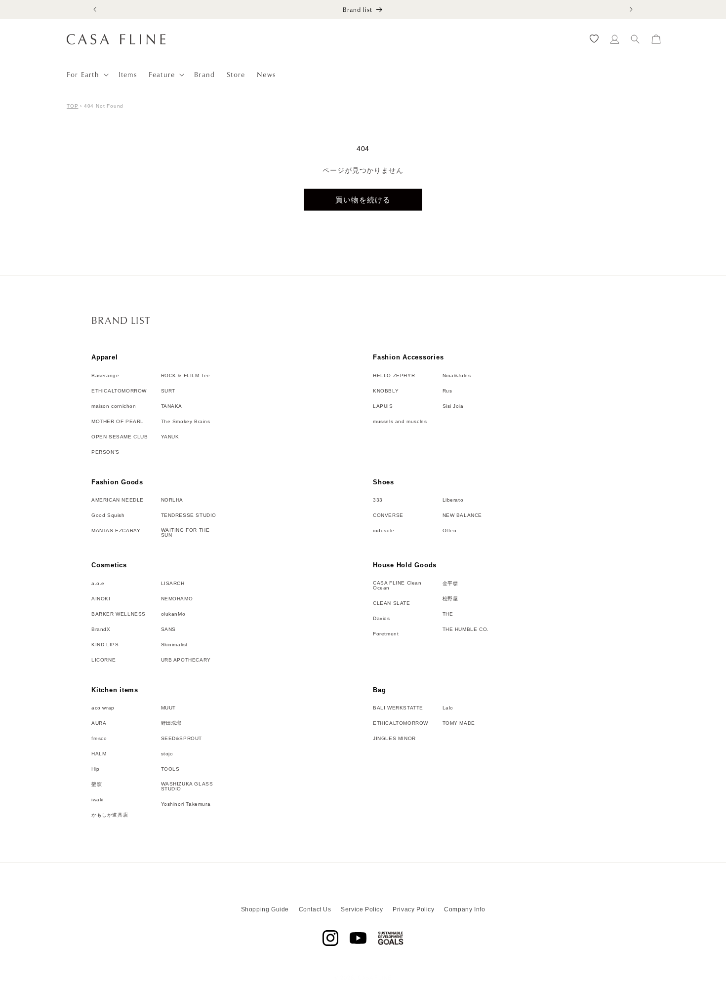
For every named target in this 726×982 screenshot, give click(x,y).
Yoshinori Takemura (186, 804)
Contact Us (315, 909)
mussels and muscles (400, 421)
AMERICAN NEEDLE (117, 500)
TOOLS (170, 769)
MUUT (168, 708)
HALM (98, 753)
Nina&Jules (457, 375)
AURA (98, 723)
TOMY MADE (459, 723)
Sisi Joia (453, 406)
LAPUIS (383, 406)
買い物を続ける (363, 200)
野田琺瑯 (171, 723)
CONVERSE (388, 515)
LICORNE (103, 660)
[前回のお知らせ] (95, 9)
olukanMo (173, 614)
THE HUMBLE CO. (466, 629)
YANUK (170, 436)
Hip (95, 769)
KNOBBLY (386, 391)
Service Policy (362, 909)
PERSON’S (105, 452)
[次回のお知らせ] (631, 9)
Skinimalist (174, 644)
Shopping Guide (265, 909)
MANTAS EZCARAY (115, 530)
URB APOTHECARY (186, 660)
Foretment (386, 633)
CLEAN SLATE (391, 603)
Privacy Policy (413, 909)
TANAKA (172, 406)
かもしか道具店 (109, 815)
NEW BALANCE (463, 515)
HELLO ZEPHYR (394, 375)
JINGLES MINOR (394, 738)
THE (448, 614)
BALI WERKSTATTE (398, 708)
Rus (447, 391)
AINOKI (101, 598)
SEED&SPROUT (181, 738)
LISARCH (173, 583)
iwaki (97, 799)
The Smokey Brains (185, 421)
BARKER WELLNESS (118, 614)
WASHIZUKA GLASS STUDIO (187, 786)
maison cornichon (113, 406)
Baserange (105, 375)
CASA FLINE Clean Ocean (397, 585)
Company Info (464, 909)
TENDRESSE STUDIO (189, 515)
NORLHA (172, 500)
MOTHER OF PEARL (117, 421)
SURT (168, 391)
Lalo (448, 708)
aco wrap (103, 708)
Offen (450, 530)
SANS (168, 629)
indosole (384, 530)
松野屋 (450, 598)
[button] (87, 74)
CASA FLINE (375, 978)
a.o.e (98, 583)
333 (378, 500)
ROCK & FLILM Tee (186, 375)
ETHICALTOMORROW (119, 391)
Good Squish (108, 515)
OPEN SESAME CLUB (119, 436)
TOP (72, 106)
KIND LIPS (105, 644)
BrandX (101, 629)
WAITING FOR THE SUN (185, 533)
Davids (381, 618)
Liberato (453, 500)
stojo (167, 753)
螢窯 (96, 784)
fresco (99, 738)
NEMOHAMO (177, 598)
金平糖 (450, 583)
